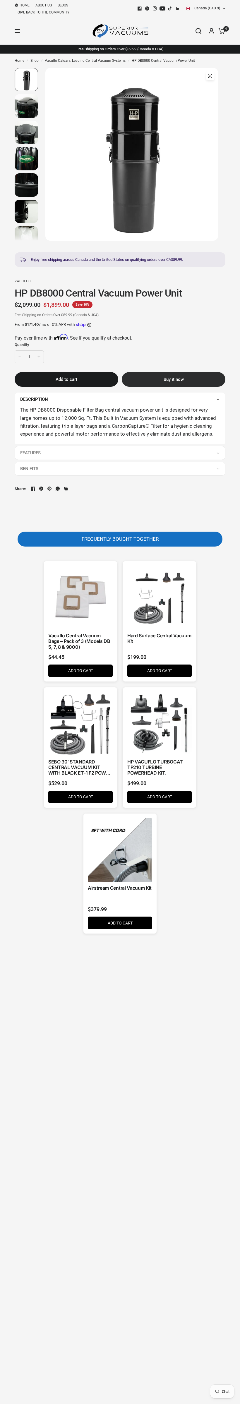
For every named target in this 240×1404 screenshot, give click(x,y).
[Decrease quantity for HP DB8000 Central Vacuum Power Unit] (19, 357)
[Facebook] (139, 8)
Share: (20, 489)
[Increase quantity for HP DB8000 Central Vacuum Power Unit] (39, 357)
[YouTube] (162, 8)
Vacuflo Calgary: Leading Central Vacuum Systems (85, 61)
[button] (120, 399)
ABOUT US (43, 5)
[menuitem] (23, 5)
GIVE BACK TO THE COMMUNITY (43, 12)
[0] (220, 31)
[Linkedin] (177, 8)
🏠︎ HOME (22, 5)
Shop (34, 61)
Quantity (22, 345)
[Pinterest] (49, 488)
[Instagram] (155, 8)
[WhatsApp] (57, 488)
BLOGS (63, 5)
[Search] (198, 31)
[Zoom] (210, 75)
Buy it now (174, 379)
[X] (147, 8)
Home (19, 61)
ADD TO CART (80, 670)
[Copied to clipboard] (65, 488)
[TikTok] (170, 8)
